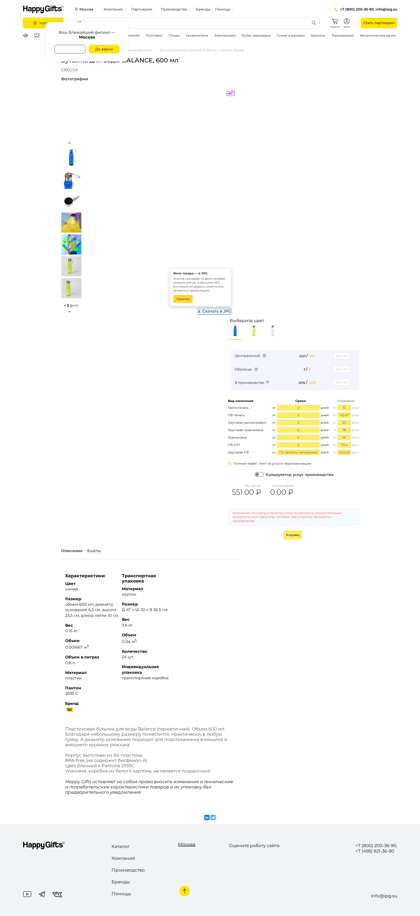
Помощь (121, 893)
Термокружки (342, 35)
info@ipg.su (386, 9)
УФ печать (236, 415)
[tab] (74, 79)
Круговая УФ (238, 452)
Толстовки (154, 35)
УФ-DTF (234, 445)
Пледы (174, 35)
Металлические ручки (378, 35)
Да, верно (104, 49)
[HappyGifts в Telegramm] (42, 894)
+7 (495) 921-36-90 (374, 851)
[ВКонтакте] (207, 818)
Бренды (203, 9)
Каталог (121, 846)
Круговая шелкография (247, 423)
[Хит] (37, 35)
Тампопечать (238, 408)
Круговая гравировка (245, 430)
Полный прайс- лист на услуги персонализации (272, 463)
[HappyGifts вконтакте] (57, 895)
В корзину (292, 535)
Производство (128, 870)
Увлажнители (197, 35)
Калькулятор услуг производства (299, 474)
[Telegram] (213, 818)
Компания (123, 858)
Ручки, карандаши (256, 35)
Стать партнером (379, 23)
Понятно (183, 299)
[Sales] (26, 35)
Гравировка (237, 437)
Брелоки (318, 35)
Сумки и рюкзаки (291, 35)
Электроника (224, 35)
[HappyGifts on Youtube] (27, 894)
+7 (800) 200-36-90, (357, 9)
